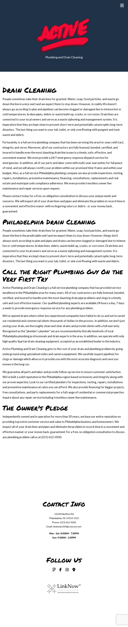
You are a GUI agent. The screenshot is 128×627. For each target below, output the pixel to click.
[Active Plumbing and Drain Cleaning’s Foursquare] (54, 570)
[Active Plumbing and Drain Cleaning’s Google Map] (74, 570)
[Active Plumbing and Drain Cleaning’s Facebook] (60, 570)
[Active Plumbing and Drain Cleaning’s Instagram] (67, 570)
